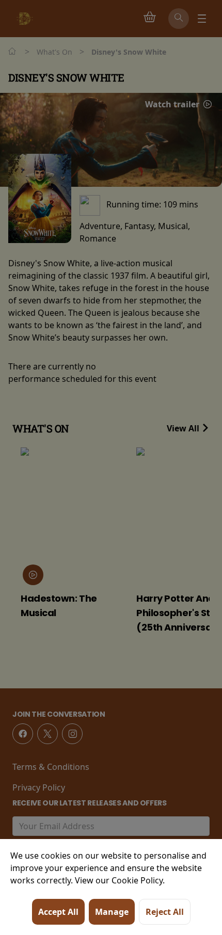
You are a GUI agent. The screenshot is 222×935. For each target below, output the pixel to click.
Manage (112, 911)
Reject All (165, 911)
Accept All (58, 911)
